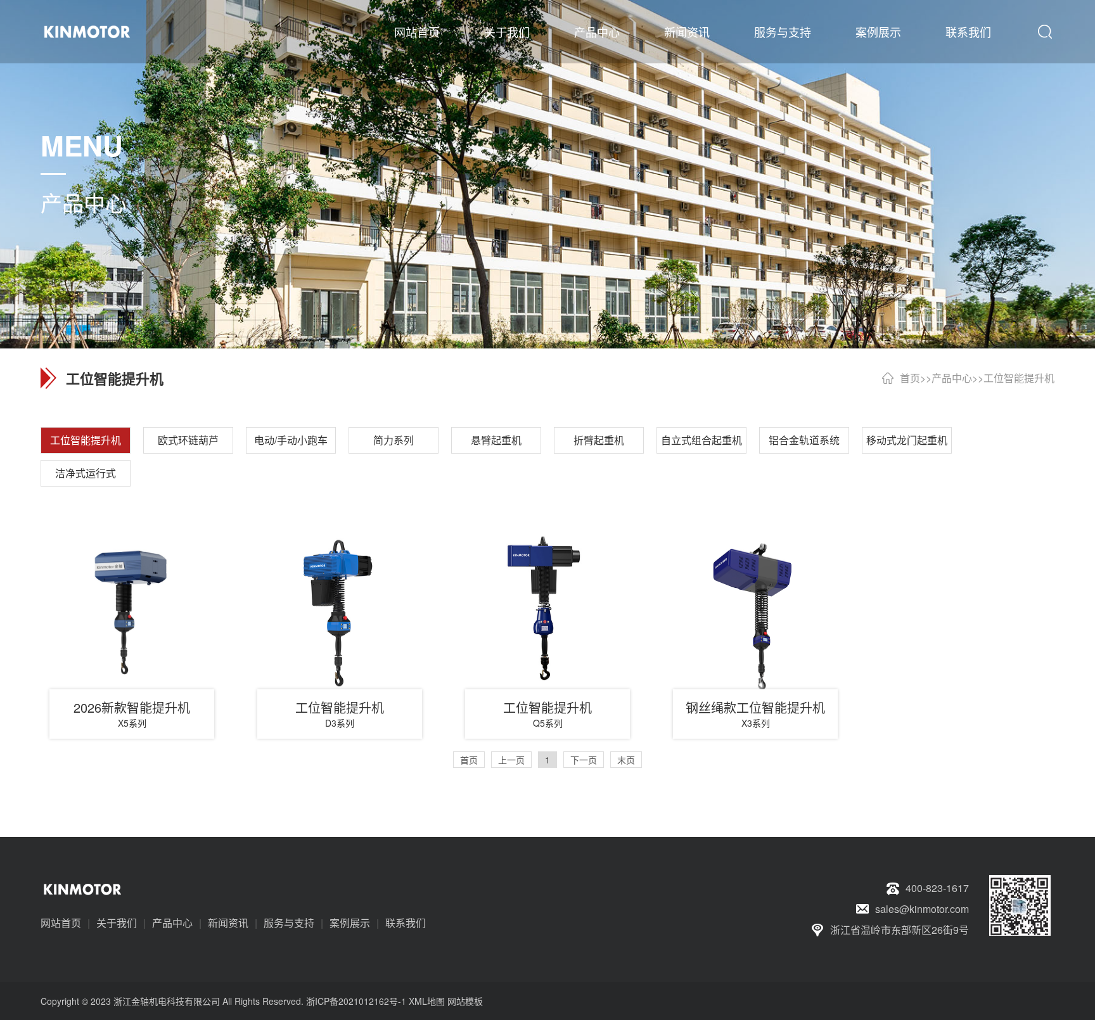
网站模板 (465, 1001)
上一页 (511, 759)
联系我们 (968, 31)
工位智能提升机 (1018, 378)
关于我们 (507, 31)
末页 (626, 759)
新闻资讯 (687, 31)
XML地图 (427, 1001)
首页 (910, 378)
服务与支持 (782, 31)
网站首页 (417, 31)
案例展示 (878, 31)
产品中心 (597, 31)
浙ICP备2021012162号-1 (356, 1001)
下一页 (583, 759)
